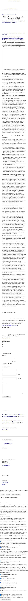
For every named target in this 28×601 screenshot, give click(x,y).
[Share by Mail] (3, 346)
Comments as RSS (8, 445)
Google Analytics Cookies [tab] (5, 549)
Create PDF (4, 340)
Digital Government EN (6, 14)
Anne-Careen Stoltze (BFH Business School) (12, 21)
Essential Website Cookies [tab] (5, 516)
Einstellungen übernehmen (6, 599)
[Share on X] (3, 342)
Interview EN (13, 14)
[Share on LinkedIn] (3, 344)
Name (19, 369)
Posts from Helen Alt (6, 337)
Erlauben (2, 494)
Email (19, 374)
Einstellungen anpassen (16, 494)
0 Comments (14, 22)
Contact (3, 484)
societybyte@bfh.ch (6, 465)
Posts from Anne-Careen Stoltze (8, 325)
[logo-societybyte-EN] (11, 4)
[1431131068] (12, 29)
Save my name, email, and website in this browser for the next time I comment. (13, 383)
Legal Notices (5, 482)
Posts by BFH (4, 429)
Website (16, 325)
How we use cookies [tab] (4, 502)
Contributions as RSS (8, 443)
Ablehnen (8, 494)
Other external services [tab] (4, 562)
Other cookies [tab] (2, 588)
